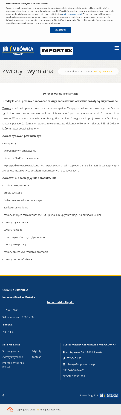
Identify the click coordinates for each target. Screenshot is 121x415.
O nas (87, 71)
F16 (37, 409)
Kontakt (36, 357)
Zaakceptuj (60, 29)
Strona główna (72, 71)
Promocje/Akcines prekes (13, 364)
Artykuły (36, 351)
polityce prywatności (72, 14)
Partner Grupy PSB (89, 395)
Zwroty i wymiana (12, 357)
